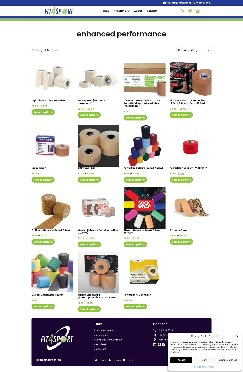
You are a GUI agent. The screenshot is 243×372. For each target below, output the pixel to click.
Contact (151, 11)
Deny (204, 359)
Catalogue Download (179, 2)
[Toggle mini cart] (198, 11)
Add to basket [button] (43, 179)
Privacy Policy (208, 367)
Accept (181, 359)
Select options (43, 112)
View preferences (228, 359)
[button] (237, 336)
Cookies (197, 367)
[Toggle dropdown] (128, 11)
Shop (106, 11)
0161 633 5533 (204, 2)
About (138, 11)
